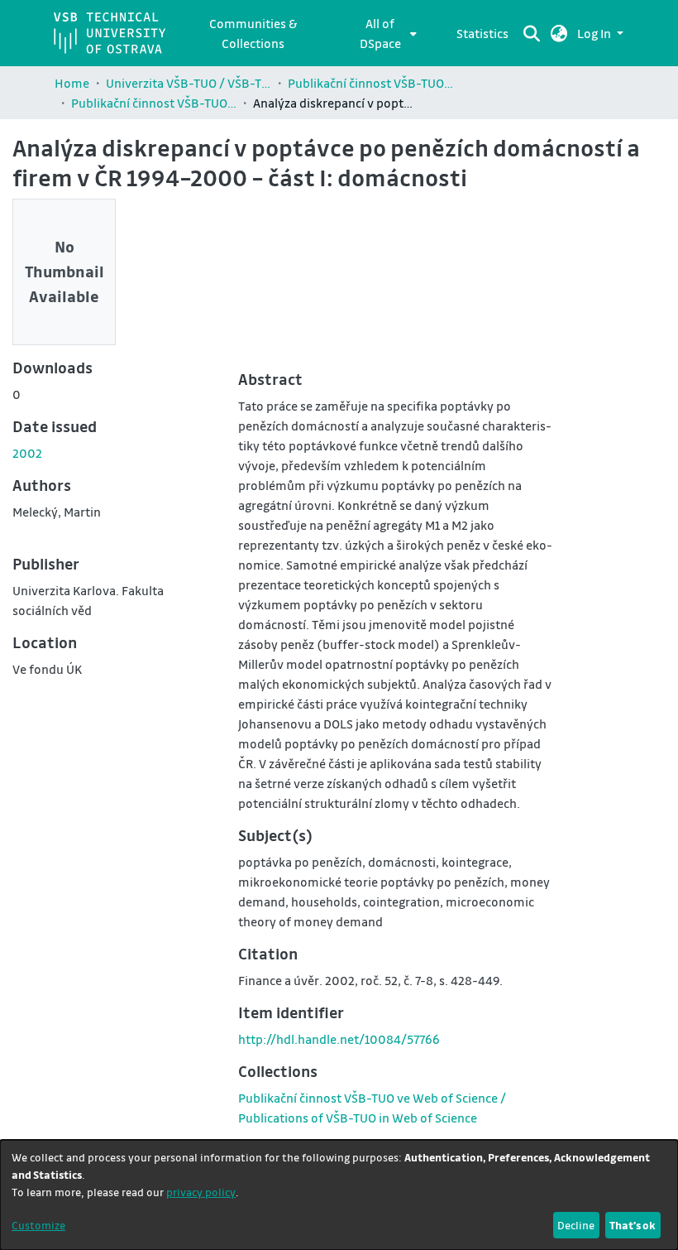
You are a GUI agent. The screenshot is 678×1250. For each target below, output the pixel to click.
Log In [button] (595, 33)
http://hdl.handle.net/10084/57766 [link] (339, 1039)
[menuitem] (385, 33)
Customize (38, 1225)
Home (72, 83)
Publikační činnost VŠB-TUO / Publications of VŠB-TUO (370, 83)
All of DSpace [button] (380, 33)
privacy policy (201, 1192)
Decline (575, 1225)
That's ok (632, 1225)
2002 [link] (27, 453)
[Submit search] (532, 33)
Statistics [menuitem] (482, 33)
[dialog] (339, 1195)
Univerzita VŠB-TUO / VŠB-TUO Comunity (188, 83)
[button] (559, 33)
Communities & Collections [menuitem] (253, 33)
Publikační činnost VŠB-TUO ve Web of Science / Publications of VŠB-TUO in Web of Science (153, 102)
